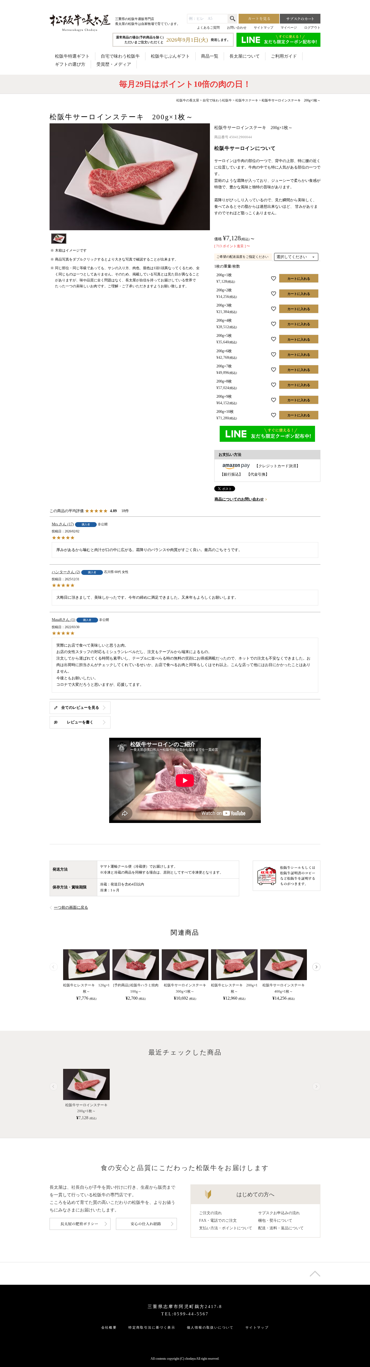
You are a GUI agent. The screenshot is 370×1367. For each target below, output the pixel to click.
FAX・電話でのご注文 (218, 1220)
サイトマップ (263, 27)
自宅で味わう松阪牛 (120, 56)
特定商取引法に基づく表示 (151, 1327)
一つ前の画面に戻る (71, 907)
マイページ (289, 27)
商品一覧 (209, 56)
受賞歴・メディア (113, 64)
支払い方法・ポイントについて (225, 1228)
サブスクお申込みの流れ (279, 1213)
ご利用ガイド (284, 56)
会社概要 (109, 1327)
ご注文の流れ (210, 1213)
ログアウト (312, 27)
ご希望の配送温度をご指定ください (242, 257)
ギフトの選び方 (70, 64)
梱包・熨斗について (275, 1220)
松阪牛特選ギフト (72, 56)
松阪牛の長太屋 (187, 100)
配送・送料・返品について (281, 1228)
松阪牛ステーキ (246, 100)
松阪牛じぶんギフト (170, 56)
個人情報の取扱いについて (210, 1327)
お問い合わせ (236, 27)
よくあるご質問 (208, 27)
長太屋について (244, 56)
